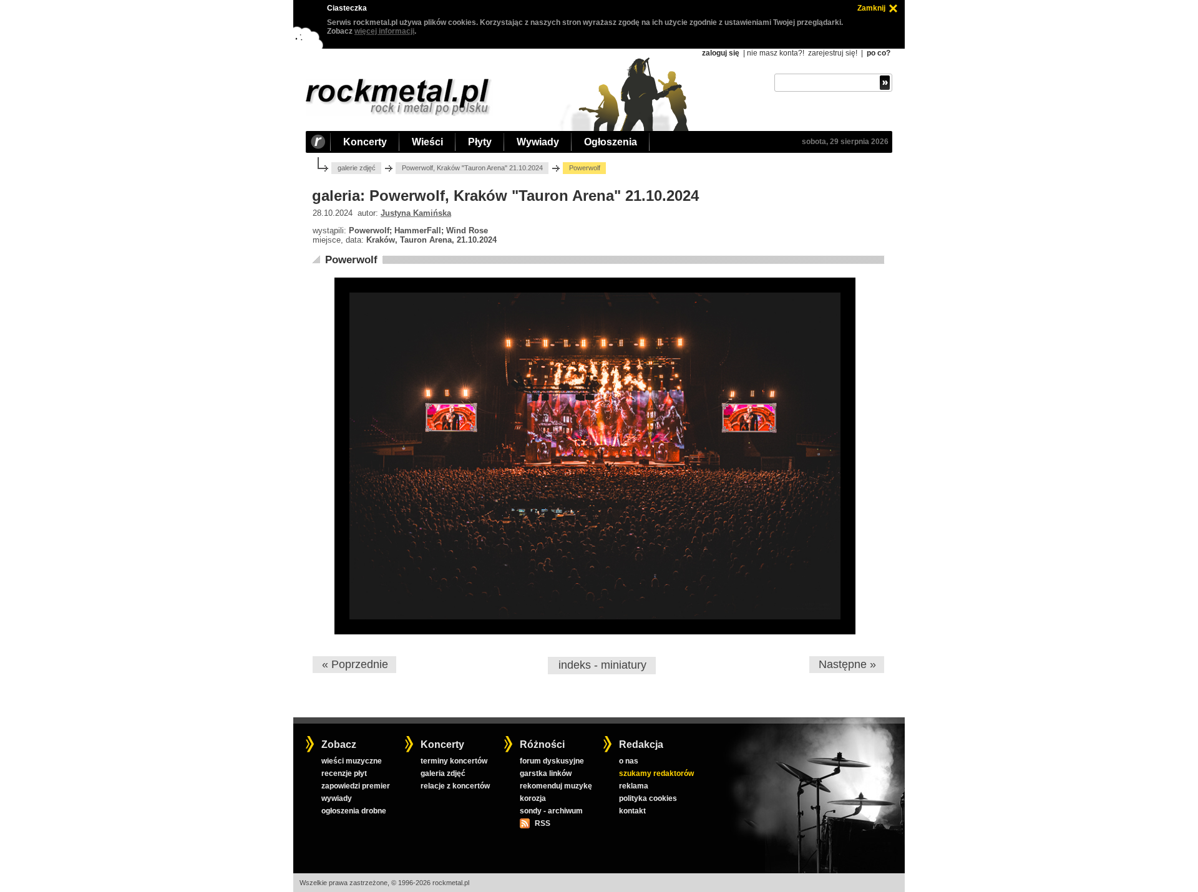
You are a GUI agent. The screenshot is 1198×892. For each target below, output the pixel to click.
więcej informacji (384, 31)
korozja (533, 798)
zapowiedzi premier (355, 786)
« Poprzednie (355, 664)
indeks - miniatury (602, 665)
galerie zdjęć (357, 168)
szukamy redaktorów (656, 773)
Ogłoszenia (610, 142)
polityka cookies (648, 798)
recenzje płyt (344, 773)
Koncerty (365, 142)
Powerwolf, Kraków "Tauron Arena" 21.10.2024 (472, 168)
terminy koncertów (454, 761)
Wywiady (538, 142)
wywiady (336, 798)
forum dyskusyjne (552, 761)
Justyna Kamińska (416, 213)
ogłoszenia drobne (353, 811)
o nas (628, 761)
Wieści (427, 142)
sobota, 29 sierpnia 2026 (845, 141)
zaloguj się (720, 53)
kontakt (632, 811)
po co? (878, 53)
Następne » (847, 664)
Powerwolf (351, 260)
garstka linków (546, 773)
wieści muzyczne (351, 761)
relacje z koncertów (455, 786)
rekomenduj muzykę (556, 786)
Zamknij (871, 8)
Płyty (480, 142)
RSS (542, 823)
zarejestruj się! (832, 53)
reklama (633, 786)
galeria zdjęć (443, 773)
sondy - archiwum (551, 811)
